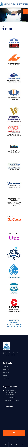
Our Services (6, 369)
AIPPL (13, 439)
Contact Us (6, 378)
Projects (5, 375)
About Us (5, 366)
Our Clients (6, 372)
